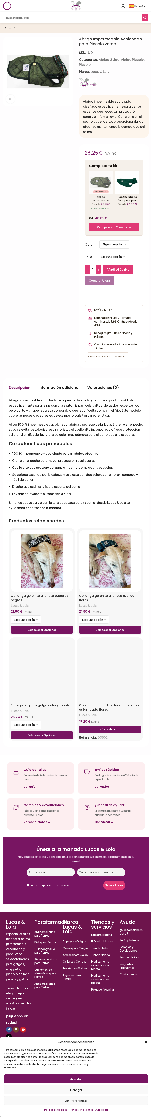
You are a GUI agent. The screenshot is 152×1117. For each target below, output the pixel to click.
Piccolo (85, 65)
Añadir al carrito (118, 269)
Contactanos (128, 974)
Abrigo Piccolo (132, 59)
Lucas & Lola (100, 71)
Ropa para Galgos (74, 941)
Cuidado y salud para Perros (44, 950)
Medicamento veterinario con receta (100, 965)
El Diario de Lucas (102, 941)
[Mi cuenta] (123, 6)
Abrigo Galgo (109, 59)
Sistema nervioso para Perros (45, 961)
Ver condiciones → (37, 822)
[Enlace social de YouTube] (23, 1030)
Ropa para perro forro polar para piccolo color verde (127, 198)
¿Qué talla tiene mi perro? (131, 931)
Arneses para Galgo (75, 954)
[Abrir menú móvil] (7, 6)
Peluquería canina (102, 989)
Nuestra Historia (101, 934)
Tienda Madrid (100, 948)
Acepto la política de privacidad (50, 885)
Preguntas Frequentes (127, 965)
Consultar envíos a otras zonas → (108, 356)
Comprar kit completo (114, 227)
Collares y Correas (74, 961)
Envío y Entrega (129, 940)
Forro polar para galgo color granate (40, 705)
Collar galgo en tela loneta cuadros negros (39, 598)
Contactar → (104, 822)
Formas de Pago (130, 957)
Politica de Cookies (55, 1109)
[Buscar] (145, 17)
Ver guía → (31, 787)
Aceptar (76, 1079)
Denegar (76, 1090)
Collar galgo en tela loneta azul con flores (107, 598)
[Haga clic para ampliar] (10, 99)
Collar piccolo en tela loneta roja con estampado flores (109, 707)
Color (89, 244)
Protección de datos (81, 1109)
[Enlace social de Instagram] (16, 1030)
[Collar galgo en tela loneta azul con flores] (110, 561)
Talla (88, 257)
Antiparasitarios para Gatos (44, 985)
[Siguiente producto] (14, 28)
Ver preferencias (76, 1100)
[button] (146, 1042)
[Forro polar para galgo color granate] (42, 670)
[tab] (19, 388)
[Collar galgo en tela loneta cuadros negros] (42, 561)
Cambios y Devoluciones (128, 948)
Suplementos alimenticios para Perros (45, 973)
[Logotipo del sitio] (76, 5)
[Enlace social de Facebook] (9, 1030)
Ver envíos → (104, 787)
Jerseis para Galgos (75, 968)
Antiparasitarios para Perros (44, 933)
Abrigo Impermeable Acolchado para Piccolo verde (100, 198)
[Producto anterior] (5, 28)
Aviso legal (101, 1109)
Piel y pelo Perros (45, 942)
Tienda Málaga (100, 954)
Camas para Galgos (75, 948)
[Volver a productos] (10, 28)
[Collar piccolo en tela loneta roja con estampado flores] (110, 670)
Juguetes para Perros (72, 976)
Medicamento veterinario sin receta (100, 979)
